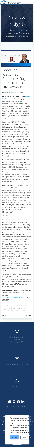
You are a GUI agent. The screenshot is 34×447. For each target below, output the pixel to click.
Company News (15, 306)
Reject (25, 437)
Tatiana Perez (8, 92)
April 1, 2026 (19, 92)
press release (11, 311)
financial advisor (22, 308)
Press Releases (26, 306)
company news (11, 308)
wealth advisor (20, 311)
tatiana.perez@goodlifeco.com (13, 298)
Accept (14, 437)
